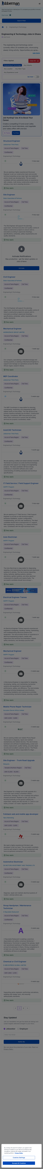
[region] (21, 1156)
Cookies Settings (19, 1157)
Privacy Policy (19, 1153)
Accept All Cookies (19, 1163)
